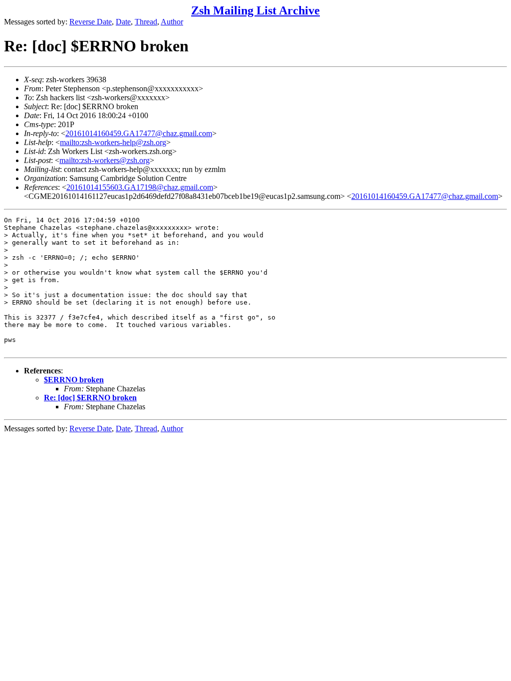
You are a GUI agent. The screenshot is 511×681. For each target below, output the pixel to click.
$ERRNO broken (74, 379)
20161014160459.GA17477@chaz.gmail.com (138, 133)
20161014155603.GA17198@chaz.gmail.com (139, 187)
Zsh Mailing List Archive (255, 10)
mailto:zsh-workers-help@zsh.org (113, 142)
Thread (146, 21)
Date (123, 21)
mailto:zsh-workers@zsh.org (104, 160)
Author (172, 21)
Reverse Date (90, 21)
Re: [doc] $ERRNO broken (90, 397)
